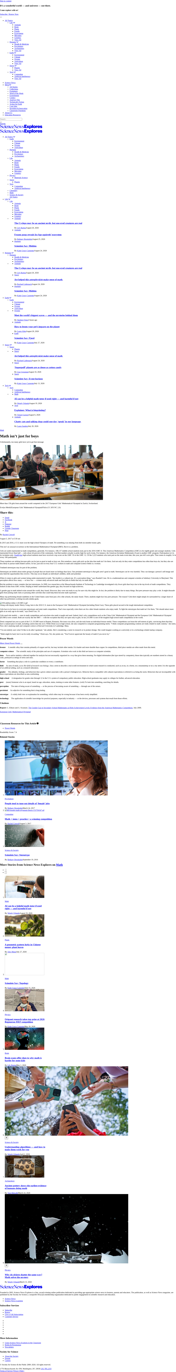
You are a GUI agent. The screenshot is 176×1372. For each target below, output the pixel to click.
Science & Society (16, 195)
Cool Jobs (13, 106)
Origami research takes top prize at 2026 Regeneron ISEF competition (25, 1020)
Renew (7, 1312)
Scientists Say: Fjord (24, 338)
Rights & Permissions (13, 1345)
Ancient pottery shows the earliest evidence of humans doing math (25, 1187)
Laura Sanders (22, 426)
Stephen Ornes (22, 320)
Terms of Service (6, 1371)
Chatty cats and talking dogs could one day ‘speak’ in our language (47, 421)
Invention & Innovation (18, 108)
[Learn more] (38, 723)
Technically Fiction (17, 102)
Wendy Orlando (23, 403)
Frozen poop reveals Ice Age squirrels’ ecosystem (38, 234)
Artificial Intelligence (22, 76)
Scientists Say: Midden (25, 246)
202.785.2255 (46, 1369)
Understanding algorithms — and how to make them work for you (25, 1148)
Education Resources (13, 115)
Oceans (17, 59)
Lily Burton (21, 228)
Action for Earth (16, 104)
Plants (16, 29)
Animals (17, 25)
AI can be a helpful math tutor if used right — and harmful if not (46, 398)
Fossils (17, 31)
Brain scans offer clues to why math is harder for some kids (23, 1059)
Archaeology (19, 48)
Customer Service (11, 1317)
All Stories (14, 87)
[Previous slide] (6, 870)
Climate (17, 57)
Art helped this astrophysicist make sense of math (38, 279)
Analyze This (15, 100)
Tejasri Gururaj (22, 415)
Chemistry (13, 191)
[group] (93, 234)
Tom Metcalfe (13, 1193)
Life (11, 23)
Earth (12, 53)
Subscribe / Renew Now (9, 14)
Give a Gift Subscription (14, 1314)
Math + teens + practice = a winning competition (28, 819)
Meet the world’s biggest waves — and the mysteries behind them (46, 315)
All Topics (9, 20)
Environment (19, 55)
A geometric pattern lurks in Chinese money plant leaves (23, 945)
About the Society (11, 1356)
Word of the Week (16, 93)
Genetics (17, 38)
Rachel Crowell (9, 535)
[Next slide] (6, 872)
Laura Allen (21, 331)
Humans (13, 42)
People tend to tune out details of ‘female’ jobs (27, 803)
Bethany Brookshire (24, 239)
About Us (8, 113)
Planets (17, 68)
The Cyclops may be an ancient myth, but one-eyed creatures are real (48, 223)
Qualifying (18, 555)
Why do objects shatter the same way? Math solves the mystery (23, 1276)
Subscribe (8, 1310)
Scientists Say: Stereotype (17, 855)
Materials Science (21, 178)
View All (17, 40)
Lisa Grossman (22, 372)
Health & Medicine (21, 44)
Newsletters (9, 1347)
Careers (8, 1361)
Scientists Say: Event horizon (28, 379)
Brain (16, 27)
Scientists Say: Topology (16, 983)
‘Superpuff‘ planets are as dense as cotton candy (38, 367)
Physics (12, 175)
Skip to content (5, 1)
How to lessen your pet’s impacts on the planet (37, 326)
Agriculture (18, 61)
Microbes (17, 36)
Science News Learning (14, 1301)
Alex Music (11, 952)
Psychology (18, 46)
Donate (3, 124)
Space (12, 66)
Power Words (10, 728)
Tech (12, 72)
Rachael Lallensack (24, 284)
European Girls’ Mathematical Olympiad (15, 712)
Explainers (14, 91)
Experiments (14, 96)
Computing (18, 74)
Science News (10, 83)
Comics (12, 98)
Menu (7, 85)
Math (12, 193)
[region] (88, 1076)
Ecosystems (18, 33)
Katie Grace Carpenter (25, 251)
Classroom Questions (18, 111)
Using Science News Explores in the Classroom (23, 1343)
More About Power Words (10, 643)
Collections (14, 89)
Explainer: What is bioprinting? (30, 410)
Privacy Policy (18, 1371)
